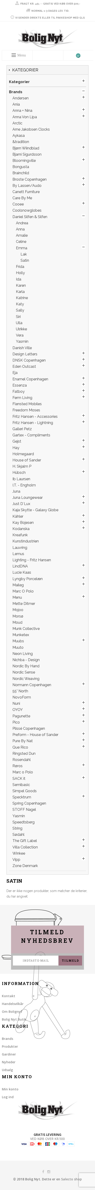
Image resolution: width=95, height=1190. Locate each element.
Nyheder (8, 1062)
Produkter (10, 1046)
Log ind (8, 1097)
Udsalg (7, 1070)
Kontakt (8, 996)
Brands (7, 1038)
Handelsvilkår (13, 1004)
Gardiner (9, 1054)
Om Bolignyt (12, 1011)
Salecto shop (71, 1179)
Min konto (10, 1089)
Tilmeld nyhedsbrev (47, 936)
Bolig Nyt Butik (14, 1019)
